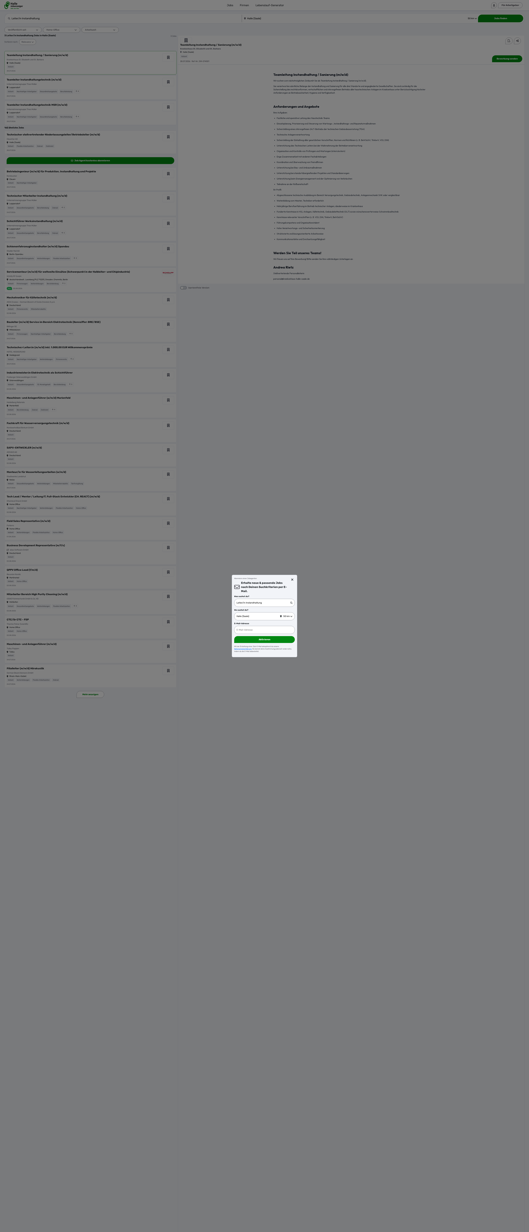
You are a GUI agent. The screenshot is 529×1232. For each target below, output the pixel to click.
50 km (286, 616)
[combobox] (263, 602)
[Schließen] (292, 579)
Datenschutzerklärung (243, 649)
